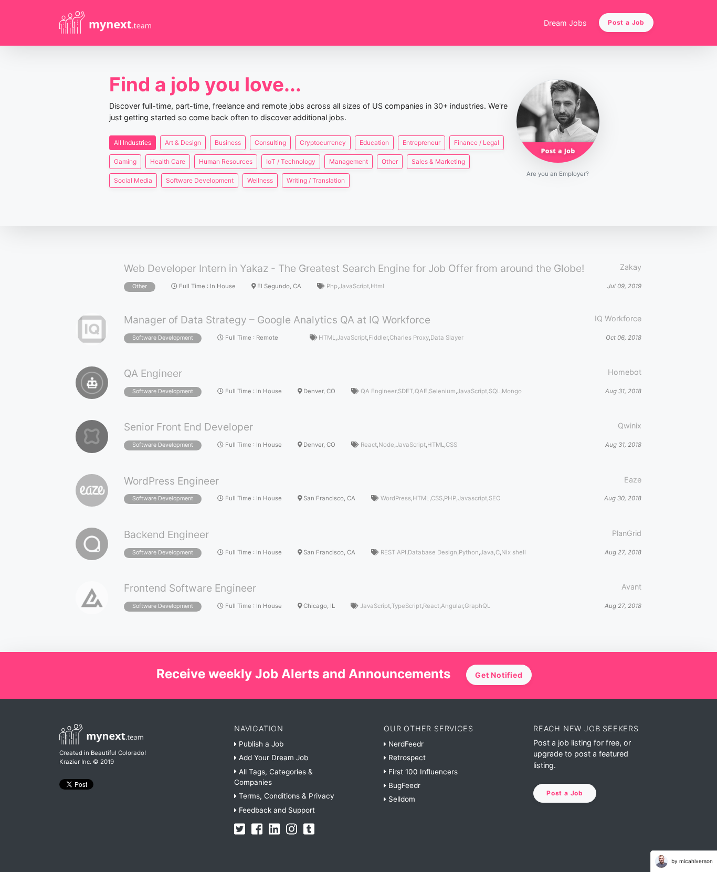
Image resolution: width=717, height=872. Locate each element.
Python (469, 552)
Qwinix (629, 425)
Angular (452, 606)
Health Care (167, 161)
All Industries (132, 142)
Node (386, 444)
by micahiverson (691, 861)
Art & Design (183, 142)
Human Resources (225, 161)
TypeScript (406, 606)
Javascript (472, 498)
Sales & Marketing (438, 161)
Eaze (632, 479)
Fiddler (378, 337)
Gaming (125, 161)
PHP (450, 498)
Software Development (200, 180)
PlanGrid (626, 533)
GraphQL (477, 606)
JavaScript (354, 286)
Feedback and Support (276, 810)
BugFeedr (403, 785)
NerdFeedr (405, 744)
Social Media (133, 180)
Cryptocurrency (323, 142)
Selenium (442, 391)
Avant (631, 586)
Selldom (400, 799)
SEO (495, 498)
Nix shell (513, 552)
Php (332, 286)
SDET (405, 391)
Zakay (630, 266)
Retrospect (406, 757)
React (369, 444)
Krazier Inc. (75, 761)
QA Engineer (378, 391)
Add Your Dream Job (272, 757)
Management (348, 161)
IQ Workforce (618, 318)
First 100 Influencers (422, 772)
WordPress (396, 498)
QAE (421, 391)
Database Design (432, 552)
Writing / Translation (316, 180)
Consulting (270, 142)
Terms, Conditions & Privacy (285, 796)
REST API (393, 552)
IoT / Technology (290, 161)
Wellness (260, 180)
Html (377, 286)
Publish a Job (260, 744)
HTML (327, 337)
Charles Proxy (409, 337)
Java (487, 552)
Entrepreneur (421, 142)
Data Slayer (446, 337)
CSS (451, 444)
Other (390, 161)
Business (228, 142)
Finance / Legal (476, 142)
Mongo (512, 391)
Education (374, 142)
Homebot (624, 371)
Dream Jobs (565, 22)
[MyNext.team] (105, 22)
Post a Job (626, 22)
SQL (494, 391)
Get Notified (499, 674)
